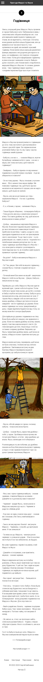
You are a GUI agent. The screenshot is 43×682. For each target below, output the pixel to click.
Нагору (21, 670)
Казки (6, 660)
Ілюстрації (16, 660)
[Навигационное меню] (2, 3)
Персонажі (26, 660)
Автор (36, 660)
